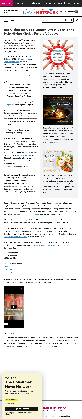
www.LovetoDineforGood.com (15, 237)
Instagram (8, 269)
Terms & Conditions (63, 416)
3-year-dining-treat (24, 155)
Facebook (8, 272)
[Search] (66, 20)
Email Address (11, 400)
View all (77, 3)
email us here (9, 261)
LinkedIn (7, 266)
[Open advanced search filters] (71, 20)
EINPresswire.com (24, 59)
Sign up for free (21, 408)
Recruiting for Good (11, 62)
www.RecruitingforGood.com (27, 214)
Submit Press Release (45, 416)
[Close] (39, 375)
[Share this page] (76, 20)
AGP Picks (6, 3)
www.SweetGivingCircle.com (47, 245)
